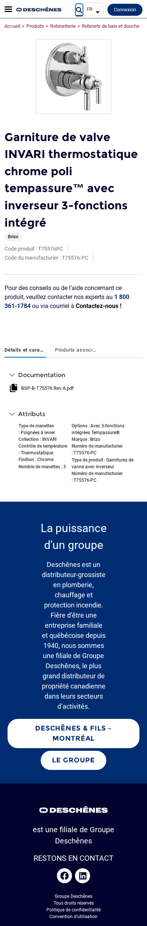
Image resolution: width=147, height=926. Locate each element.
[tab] (25, 350)
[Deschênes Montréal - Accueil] (38, 9)
